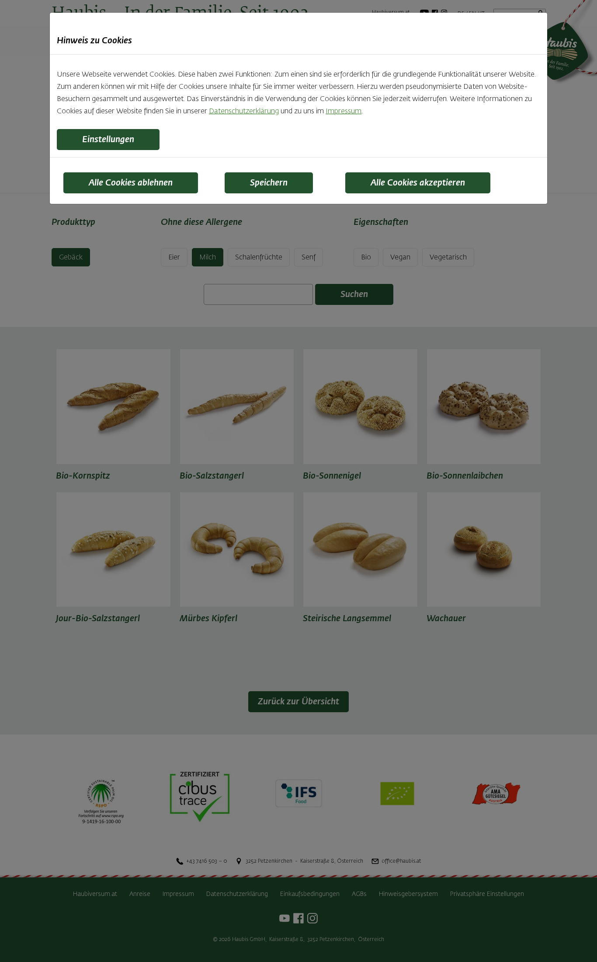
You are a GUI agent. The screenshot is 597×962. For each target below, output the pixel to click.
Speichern (269, 182)
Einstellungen (108, 139)
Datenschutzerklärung (244, 111)
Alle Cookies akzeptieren (418, 182)
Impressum (343, 111)
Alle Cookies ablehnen (131, 182)
